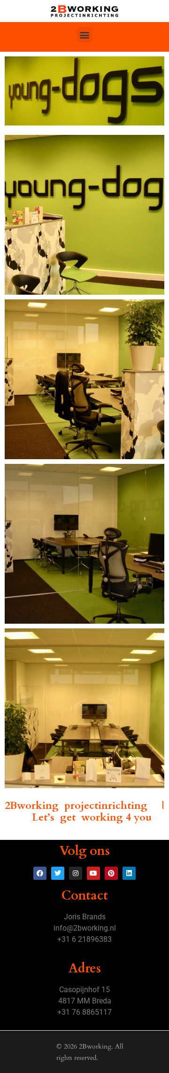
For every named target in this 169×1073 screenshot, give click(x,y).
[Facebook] (39, 873)
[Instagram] (75, 873)
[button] (84, 34)
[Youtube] (93, 873)
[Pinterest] (111, 873)
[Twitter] (57, 873)
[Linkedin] (129, 873)
